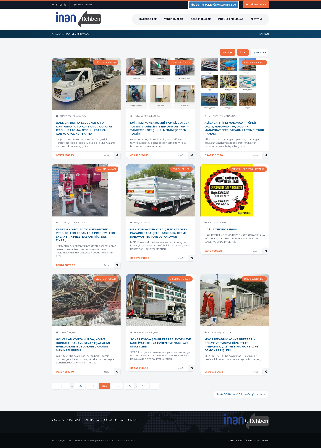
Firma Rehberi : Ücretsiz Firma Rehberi (248, 440)
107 (92, 386)
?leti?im (256, 19)
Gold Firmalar (200, 19)
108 (104, 386)
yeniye (227, 52)
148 (143, 386)
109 (117, 386)
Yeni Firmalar (173, 19)
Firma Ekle (75, 420)
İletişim (134, 420)
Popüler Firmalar (230, 19)
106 (79, 386)
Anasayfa (58, 33)
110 (129, 386)
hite (242, 52)
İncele (106, 155)
